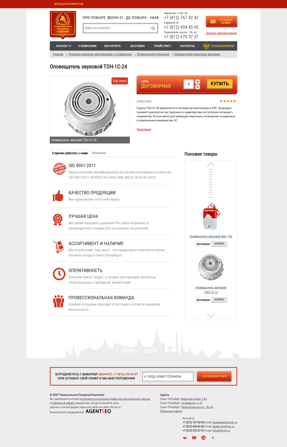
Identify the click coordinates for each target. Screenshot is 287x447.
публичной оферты (63, 403)
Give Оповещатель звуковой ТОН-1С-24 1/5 (221, 100)
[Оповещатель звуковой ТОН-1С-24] (90, 109)
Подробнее (144, 129)
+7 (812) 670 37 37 (181, 36)
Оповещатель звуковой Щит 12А (211, 236)
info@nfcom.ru (221, 430)
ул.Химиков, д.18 (191, 403)
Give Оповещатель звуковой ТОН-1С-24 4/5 (231, 100)
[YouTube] (194, 438)
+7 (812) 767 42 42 (181, 17)
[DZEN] (213, 438)
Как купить (112, 45)
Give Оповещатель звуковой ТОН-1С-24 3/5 (228, 100)
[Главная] (63, 26)
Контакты (187, 45)
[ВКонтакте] (185, 438)
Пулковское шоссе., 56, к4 (197, 407)
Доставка (137, 45)
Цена (144, 81)
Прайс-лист (162, 45)
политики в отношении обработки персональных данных (115, 399)
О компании (87, 45)
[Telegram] (204, 438)
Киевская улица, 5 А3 (194, 399)
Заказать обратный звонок (221, 33)
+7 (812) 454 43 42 (181, 27)
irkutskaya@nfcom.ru (225, 422)
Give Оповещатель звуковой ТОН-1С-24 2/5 (224, 100)
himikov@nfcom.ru (223, 426)
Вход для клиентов (68, 3)
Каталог (62, 45)
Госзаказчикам (222, 45)
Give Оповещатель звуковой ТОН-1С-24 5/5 (234, 100)
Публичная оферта (171, 411)
